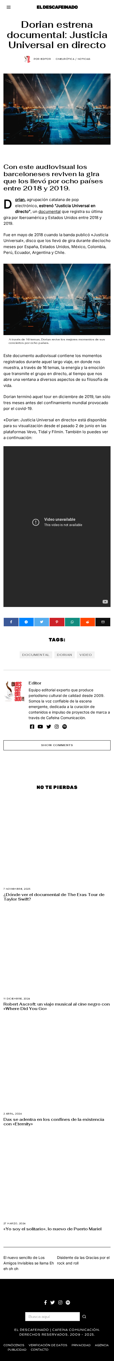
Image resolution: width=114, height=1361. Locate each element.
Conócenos (13, 1345)
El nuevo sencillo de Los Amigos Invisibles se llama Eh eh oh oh (28, 1263)
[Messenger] (26, 622)
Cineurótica (65, 59)
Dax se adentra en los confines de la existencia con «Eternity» (53, 1121)
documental (49, 211)
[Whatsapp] (72, 622)
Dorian (20, 199)
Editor (35, 683)
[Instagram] (56, 726)
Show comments (57, 745)
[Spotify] (64, 726)
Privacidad (81, 1345)
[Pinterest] (57, 622)
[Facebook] (11, 622)
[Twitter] (41, 622)
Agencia (102, 1345)
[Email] (102, 622)
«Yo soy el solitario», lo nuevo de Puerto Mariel (52, 1228)
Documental (36, 655)
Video (86, 655)
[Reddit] (87, 622)
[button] (84, 1316)
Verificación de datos (48, 1345)
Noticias (84, 59)
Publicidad (17, 1349)
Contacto (40, 1349)
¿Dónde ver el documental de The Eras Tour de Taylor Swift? (53, 897)
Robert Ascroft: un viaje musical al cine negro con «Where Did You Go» (56, 1006)
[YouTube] (40, 726)
